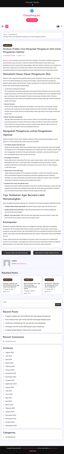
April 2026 (8, 359)
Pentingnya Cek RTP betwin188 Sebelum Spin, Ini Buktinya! (24, 326)
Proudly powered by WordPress (29, 448)
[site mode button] (57, 26)
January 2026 (9, 370)
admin (20, 55)
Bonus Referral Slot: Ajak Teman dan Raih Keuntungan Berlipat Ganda (32, 286)
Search (5, 302)
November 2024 (10, 419)
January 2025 (9, 412)
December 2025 (10, 373)
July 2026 (8, 356)
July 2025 (8, 391)
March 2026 (9, 363)
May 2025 (8, 398)
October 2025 (9, 380)
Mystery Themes (53, 448)
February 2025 (10, 408)
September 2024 (10, 425)
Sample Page (32, 451)
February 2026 (10, 366)
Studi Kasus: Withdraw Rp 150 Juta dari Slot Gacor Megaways (52, 285)
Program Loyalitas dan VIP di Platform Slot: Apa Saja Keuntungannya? (11, 285)
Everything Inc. (32, 15)
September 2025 (10, 384)
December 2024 (10, 415)
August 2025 (9, 387)
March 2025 (9, 405)
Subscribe (33, 20)
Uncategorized (8, 45)
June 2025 (8, 394)
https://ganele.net (21, 263)
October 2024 (9, 422)
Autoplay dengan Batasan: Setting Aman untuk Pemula (23, 330)
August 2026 (9, 352)
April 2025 (8, 401)
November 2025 (10, 377)
